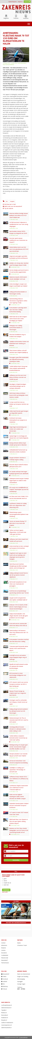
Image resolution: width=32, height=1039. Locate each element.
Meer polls (5, 892)
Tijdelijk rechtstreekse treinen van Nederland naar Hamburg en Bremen (19, 343)
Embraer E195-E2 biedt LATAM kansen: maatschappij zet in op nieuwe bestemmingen (18, 607)
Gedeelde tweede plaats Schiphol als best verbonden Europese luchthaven (18, 805)
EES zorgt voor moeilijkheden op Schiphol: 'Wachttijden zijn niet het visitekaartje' (18, 489)
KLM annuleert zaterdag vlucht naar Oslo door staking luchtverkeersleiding (18, 309)
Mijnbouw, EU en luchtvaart (11, 916)
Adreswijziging (21, 979)
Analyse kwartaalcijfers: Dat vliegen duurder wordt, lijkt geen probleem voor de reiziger (18, 616)
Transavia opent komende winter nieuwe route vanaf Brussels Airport (18, 648)
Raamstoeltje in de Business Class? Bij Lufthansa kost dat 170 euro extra (18, 632)
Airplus (19, 943)
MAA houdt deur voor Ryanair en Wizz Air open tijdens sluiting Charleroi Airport (18, 821)
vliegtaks (12, 201)
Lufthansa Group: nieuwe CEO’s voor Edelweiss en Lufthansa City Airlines (18, 778)
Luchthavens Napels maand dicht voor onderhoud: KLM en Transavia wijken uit (18, 787)
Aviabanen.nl (4, 1017)
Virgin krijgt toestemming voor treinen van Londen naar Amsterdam (18, 429)
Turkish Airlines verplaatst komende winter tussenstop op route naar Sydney (18, 738)
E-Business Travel (22, 945)
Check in (26, 1)
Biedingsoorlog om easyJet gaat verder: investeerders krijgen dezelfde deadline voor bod (18, 747)
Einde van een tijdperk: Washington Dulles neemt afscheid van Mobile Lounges (17, 796)
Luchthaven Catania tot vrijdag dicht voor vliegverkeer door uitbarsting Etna (18, 505)
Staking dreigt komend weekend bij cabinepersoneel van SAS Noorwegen (18, 711)
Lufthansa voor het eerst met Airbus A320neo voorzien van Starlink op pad (17, 377)
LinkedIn (5, 981)
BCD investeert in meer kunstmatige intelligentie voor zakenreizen (17, 675)
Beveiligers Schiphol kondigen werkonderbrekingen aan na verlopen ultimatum (17, 386)
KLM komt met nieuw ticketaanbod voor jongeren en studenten (18, 420)
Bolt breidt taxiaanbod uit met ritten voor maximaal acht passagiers (17, 584)
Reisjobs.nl (4, 1020)
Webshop (5, 986)
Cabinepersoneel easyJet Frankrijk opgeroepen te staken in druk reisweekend (19, 480)
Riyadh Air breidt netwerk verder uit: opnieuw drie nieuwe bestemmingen (18, 666)
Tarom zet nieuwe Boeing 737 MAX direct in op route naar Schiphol (18, 523)
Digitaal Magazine (12, 1)
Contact (3, 943)
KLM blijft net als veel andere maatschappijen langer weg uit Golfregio (18, 657)
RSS (4, 984)
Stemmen (6, 890)
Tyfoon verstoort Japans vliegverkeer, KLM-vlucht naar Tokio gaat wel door (17, 532)
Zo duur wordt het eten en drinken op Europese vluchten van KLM (18, 404)
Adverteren (4, 945)
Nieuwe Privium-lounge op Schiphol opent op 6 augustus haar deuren (17, 693)
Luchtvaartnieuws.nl (6, 1005)
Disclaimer (4, 953)
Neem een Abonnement (23, 974)
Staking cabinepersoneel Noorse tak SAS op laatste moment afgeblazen (18, 575)
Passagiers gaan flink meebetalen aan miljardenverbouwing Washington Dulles (18, 359)
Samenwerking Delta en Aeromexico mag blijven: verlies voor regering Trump (18, 300)
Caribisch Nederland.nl (7, 1022)
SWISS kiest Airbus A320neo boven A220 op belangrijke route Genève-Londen (18, 395)
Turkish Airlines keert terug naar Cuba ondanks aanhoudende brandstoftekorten (18, 368)
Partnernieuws (5, 963)
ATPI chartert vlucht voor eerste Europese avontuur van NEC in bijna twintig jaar (18, 684)
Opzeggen (20, 981)
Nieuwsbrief (4, 960)
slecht (5, 880)
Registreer (20, 1)
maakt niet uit (7, 883)
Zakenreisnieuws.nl (6, 1007)
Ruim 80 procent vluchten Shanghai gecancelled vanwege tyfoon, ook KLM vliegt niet (18, 566)
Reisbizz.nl (4, 1012)
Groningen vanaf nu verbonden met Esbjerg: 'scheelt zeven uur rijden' (18, 702)
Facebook (5, 979)
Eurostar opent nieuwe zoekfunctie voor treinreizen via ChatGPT (18, 240)
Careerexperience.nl (6, 1025)
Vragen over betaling (22, 976)
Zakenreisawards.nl (6, 1027)
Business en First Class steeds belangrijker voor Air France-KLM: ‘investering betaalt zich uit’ (18, 830)
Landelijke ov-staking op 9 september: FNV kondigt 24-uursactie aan (17, 769)
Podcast (5, 989)
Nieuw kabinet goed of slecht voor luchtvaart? (13, 875)
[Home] (16, 9)
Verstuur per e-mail (10, 204)
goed (5, 878)
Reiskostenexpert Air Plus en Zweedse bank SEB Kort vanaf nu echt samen (18, 720)
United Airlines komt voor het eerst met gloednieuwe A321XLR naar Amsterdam (18, 249)
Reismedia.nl (4, 1015)
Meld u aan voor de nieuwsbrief (13, 206)
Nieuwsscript (4, 958)
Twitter (4, 976)
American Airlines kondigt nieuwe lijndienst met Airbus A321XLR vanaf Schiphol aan (18, 215)
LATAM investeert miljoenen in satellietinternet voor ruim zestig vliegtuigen (18, 224)
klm (7, 201)
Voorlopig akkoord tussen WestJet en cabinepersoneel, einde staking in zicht (17, 729)
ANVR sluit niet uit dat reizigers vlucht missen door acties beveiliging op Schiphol (18, 318)
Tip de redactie (9, 208)
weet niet (6, 885)
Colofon (3, 950)
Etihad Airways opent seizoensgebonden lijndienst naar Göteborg (18, 514)
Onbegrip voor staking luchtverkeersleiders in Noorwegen (15, 327)
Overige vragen (21, 984)
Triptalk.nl (3, 1010)
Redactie (3, 948)
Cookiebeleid (4, 955)
